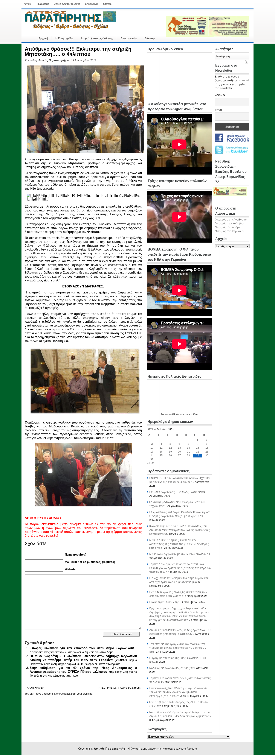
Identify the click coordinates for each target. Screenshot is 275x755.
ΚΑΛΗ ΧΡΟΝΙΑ (35, 687)
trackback (64, 693)
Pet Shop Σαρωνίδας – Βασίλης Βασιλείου (176, 492)
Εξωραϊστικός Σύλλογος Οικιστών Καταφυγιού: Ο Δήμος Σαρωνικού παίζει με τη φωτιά (179, 514)
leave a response (45, 693)
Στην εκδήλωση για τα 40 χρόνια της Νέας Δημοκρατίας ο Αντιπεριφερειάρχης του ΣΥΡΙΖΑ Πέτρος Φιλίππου (83, 669)
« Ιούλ (151, 463)
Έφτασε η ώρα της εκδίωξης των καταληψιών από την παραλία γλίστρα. (178, 593)
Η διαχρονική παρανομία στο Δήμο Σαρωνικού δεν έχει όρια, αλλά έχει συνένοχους (179, 579)
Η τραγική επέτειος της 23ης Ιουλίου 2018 (175, 657)
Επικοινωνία (91, 4)
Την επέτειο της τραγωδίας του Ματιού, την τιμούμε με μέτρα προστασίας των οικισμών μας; (177, 647)
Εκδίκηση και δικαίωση (163, 602)
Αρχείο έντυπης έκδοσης (67, 4)
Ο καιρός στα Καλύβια (229, 223)
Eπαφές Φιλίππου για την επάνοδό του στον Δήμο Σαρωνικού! (82, 648)
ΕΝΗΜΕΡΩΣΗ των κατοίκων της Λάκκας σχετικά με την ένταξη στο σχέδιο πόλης (179, 479)
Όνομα (220, 95)
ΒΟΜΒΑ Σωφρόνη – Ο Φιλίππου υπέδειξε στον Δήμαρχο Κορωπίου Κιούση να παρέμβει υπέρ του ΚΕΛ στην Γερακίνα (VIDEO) (83, 658)
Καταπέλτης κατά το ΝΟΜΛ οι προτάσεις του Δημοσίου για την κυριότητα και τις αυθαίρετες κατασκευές (179, 529)
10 (151, 447)
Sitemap (107, 4)
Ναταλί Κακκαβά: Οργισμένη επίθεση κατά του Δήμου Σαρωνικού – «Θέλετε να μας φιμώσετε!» (180, 714)
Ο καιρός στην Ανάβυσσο (231, 219)
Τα (163, 414)
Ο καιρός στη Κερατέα (229, 231)
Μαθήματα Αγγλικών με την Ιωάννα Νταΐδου (177, 554)
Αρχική (27, 4)
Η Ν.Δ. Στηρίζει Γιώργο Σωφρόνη (119, 687)
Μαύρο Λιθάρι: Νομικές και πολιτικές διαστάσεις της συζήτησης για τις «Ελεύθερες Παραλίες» (179, 543)
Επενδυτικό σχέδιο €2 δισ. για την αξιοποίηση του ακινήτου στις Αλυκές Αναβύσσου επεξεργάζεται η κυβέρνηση (178, 691)
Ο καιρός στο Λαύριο (228, 227)
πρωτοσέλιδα (172, 414)
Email (218, 110)
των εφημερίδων (188, 414)
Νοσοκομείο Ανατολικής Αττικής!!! (170, 668)
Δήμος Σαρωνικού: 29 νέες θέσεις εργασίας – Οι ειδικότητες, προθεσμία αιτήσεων (180, 631)
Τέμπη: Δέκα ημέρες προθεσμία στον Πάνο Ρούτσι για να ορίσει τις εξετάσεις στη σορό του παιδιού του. (180, 567)
